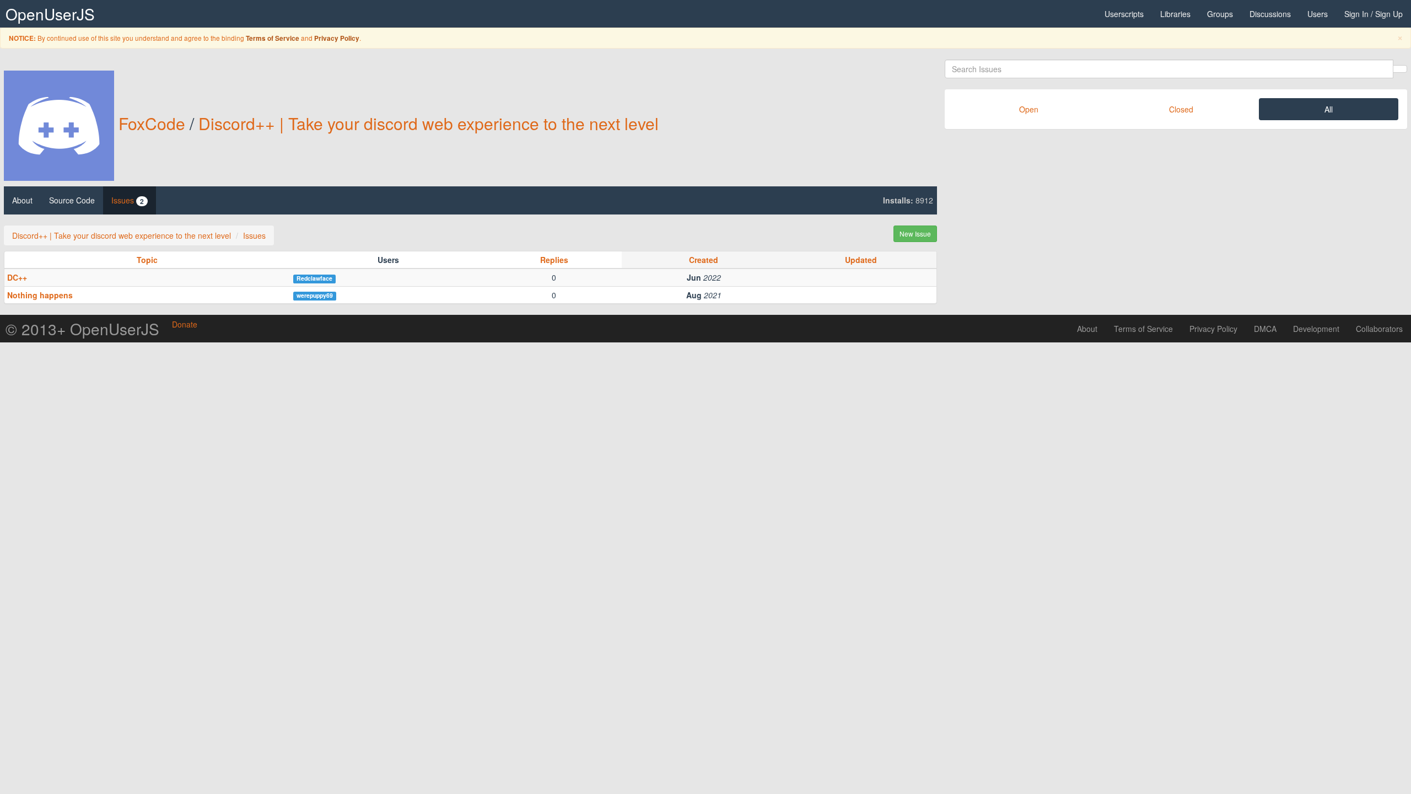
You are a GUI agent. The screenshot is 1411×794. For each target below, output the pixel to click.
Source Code (72, 200)
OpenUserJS (50, 14)
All (1328, 109)
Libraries (1175, 13)
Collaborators (1379, 328)
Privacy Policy (336, 38)
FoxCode (152, 123)
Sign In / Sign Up (1373, 13)
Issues (127, 200)
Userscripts (1124, 13)
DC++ (17, 277)
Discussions (1270, 13)
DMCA (1265, 328)
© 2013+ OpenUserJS (82, 329)
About (22, 200)
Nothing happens (40, 295)
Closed (1181, 109)
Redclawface (314, 278)
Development (1316, 328)
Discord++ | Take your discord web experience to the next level (428, 123)
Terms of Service (272, 38)
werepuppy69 (315, 295)
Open (1028, 109)
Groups (1220, 13)
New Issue (915, 233)
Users (1317, 13)
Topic (147, 259)
